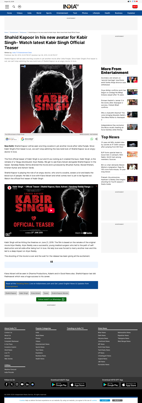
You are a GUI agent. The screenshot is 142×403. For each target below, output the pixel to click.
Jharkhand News (104, 341)
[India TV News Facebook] (133, 1)
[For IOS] (129, 384)
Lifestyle (96, 13)
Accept (105, 400)
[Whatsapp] (92, 139)
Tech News (39, 350)
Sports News (40, 347)
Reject (117, 400)
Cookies (22, 400)
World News (40, 335)
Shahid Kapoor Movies (60, 293)
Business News (41, 356)
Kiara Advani (35, 293)
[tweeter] (12, 384)
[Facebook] (6, 384)
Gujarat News (102, 359)
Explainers (39, 353)
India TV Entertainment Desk (22, 52)
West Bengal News (124, 341)
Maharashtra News (124, 332)
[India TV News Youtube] (137, 1)
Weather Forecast (10, 369)
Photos (85, 13)
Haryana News (103, 338)
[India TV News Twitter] (135, 1)
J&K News (101, 361)
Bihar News (102, 332)
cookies (94, 400)
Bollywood (23, 32)
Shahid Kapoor (11, 293)
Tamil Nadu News (104, 350)
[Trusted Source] (27, 139)
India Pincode (9, 372)
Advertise (7, 338)
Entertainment (62, 13)
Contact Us (8, 332)
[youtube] (22, 384)
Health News (40, 359)
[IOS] (128, 1)
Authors (7, 356)
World (38, 13)
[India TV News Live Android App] (59, 384)
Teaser (46, 293)
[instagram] (17, 384)
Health (107, 13)
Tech (75, 13)
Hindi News (8, 350)
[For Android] (110, 384)
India (29, 13)
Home (9, 13)
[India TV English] (71, 6)
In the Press (8, 344)
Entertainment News (42, 344)
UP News (101, 353)
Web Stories (8, 359)
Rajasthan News (123, 335)
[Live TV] (135, 6)
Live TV (7, 353)
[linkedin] (27, 384)
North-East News (104, 347)
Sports (49, 13)
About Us (7, 335)
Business (118, 13)
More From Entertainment (114, 71)
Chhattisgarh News (104, 356)
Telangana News (123, 338)
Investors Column (10, 347)
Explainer (131, 13)
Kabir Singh (23, 293)
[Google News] (11, 139)
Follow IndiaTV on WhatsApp (49, 299)
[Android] (130, 1)
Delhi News (102, 335)
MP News (101, 344)
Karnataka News (103, 364)
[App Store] (77, 384)
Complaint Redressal (11, 341)
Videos (19, 13)
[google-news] (32, 384)
